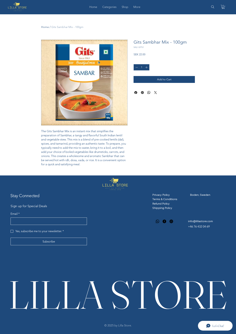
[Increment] (147, 67)
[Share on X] (155, 92)
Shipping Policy (162, 208)
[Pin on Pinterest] (142, 92)
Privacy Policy (161, 194)
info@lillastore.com (200, 221)
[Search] (212, 7)
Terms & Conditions (164, 199)
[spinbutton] (141, 67)
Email (15, 213)
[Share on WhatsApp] (149, 92)
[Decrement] (136, 67)
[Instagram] (171, 221)
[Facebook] (164, 221)
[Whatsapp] (157, 221)
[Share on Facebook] (136, 92)
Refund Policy (161, 203)
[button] (109, 6)
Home (45, 27)
